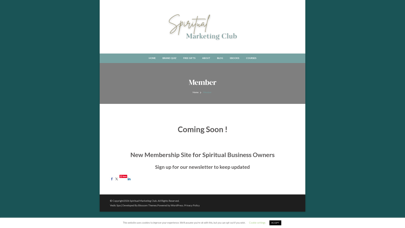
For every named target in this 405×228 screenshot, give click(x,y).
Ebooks (234, 58)
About (206, 58)
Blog (220, 58)
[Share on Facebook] (112, 179)
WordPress (177, 205)
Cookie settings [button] (257, 222)
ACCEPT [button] (275, 223)
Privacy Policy (192, 205)
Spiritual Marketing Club (143, 200)
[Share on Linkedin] (129, 179)
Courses (251, 58)
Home (152, 58)
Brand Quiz (169, 58)
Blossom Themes (147, 205)
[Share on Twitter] (116, 179)
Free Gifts (189, 58)
